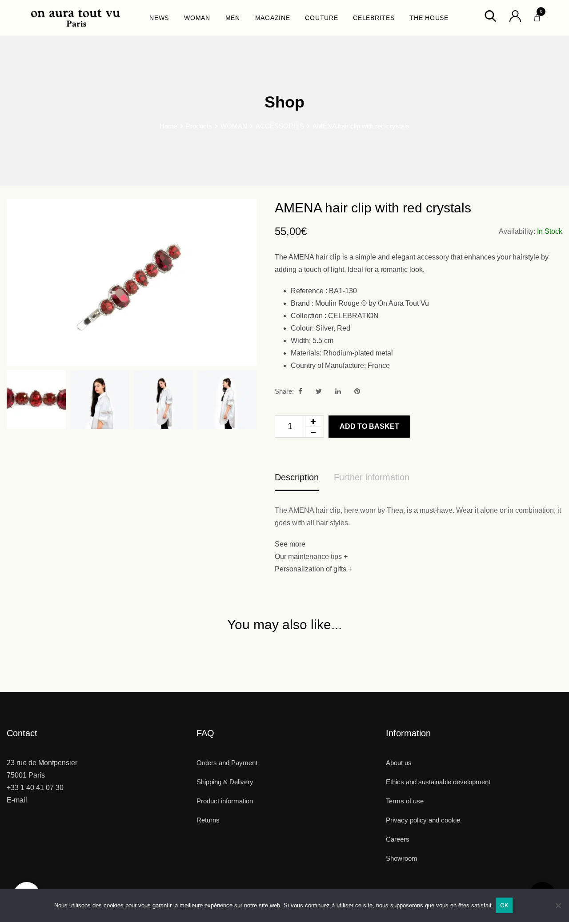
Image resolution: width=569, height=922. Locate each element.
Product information (224, 801)
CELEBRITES (373, 17)
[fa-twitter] (319, 391)
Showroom (401, 858)
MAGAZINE (272, 17)
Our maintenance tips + (311, 556)
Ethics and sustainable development (438, 782)
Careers (397, 839)
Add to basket (369, 426)
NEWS (159, 17)
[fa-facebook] (300, 391)
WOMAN (197, 17)
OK (504, 905)
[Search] (490, 15)
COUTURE (321, 17)
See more (290, 544)
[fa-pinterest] (357, 391)
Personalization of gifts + (313, 569)
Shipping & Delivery (224, 782)
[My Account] (515, 15)
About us (399, 762)
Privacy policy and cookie (423, 820)
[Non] (557, 909)
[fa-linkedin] (338, 391)
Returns (208, 820)
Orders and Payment (226, 762)
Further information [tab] (371, 477)
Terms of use (405, 801)
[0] (537, 15)
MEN (232, 17)
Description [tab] (297, 477)
